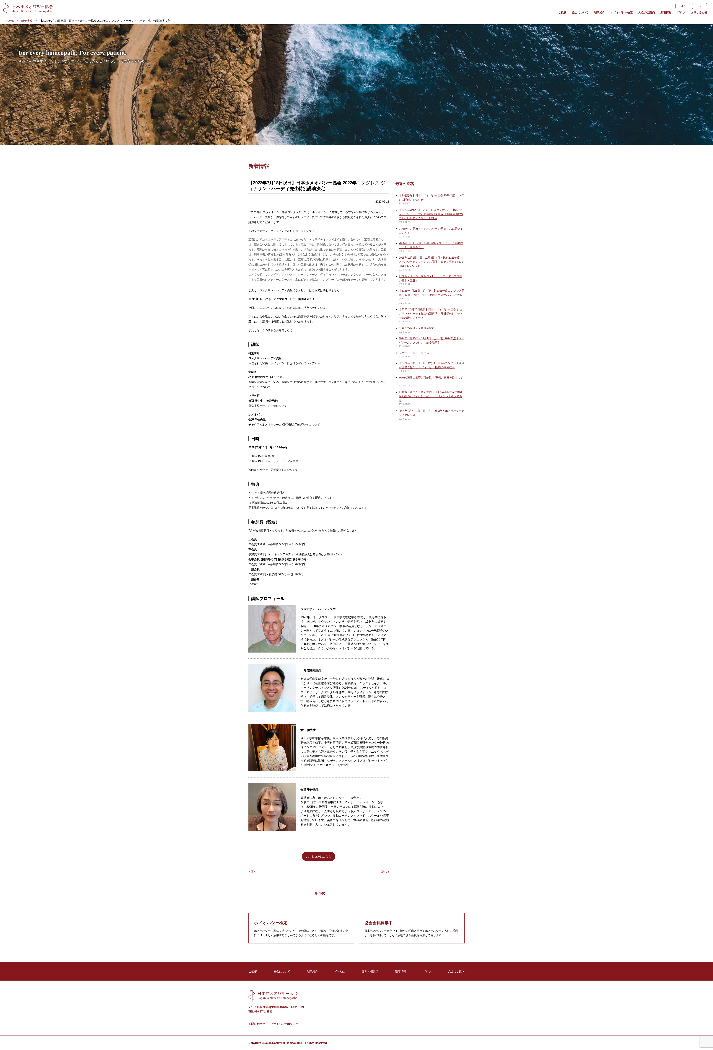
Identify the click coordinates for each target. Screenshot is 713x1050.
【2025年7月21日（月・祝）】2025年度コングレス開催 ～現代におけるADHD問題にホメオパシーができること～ (432, 295)
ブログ (681, 12)
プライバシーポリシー (284, 1023)
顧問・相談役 (370, 971)
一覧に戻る (318, 893)
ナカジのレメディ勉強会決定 (417, 328)
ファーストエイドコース (414, 352)
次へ (384, 871)
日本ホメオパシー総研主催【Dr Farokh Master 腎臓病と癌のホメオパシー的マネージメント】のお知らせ (430, 396)
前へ (253, 871)
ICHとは (340, 971)
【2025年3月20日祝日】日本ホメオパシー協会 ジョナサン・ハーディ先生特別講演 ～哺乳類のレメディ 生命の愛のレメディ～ (431, 313)
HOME (10, 20)
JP (683, 6)
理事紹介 (599, 12)
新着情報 (665, 12)
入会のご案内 (646, 12)
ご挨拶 (562, 12)
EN (700, 6)
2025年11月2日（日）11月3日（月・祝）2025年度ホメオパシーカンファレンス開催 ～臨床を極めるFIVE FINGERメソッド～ (431, 262)
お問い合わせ (699, 12)
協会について (580, 12)
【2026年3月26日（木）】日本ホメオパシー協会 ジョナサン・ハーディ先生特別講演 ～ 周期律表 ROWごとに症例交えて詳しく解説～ (431, 214)
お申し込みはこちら (318, 856)
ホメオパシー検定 (622, 12)
